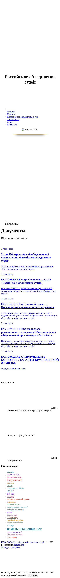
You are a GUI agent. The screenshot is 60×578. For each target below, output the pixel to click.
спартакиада (12, 517)
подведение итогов (15, 510)
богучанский (14, 479)
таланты (10, 472)
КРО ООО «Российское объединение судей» (23, 542)
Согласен (33, 575)
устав (9, 512)
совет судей (12, 515)
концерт (10, 525)
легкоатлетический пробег (18, 499)
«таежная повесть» (15, 535)
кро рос (10, 491)
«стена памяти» (14, 504)
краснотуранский (14, 532)
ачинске (10, 483)
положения (12, 537)
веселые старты (13, 474)
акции (9, 486)
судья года (11, 502)
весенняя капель (14, 477)
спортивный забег (15, 523)
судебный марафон (15, 520)
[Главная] (29, 221)
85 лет (10, 493)
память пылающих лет (24, 529)
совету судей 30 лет (15, 488)
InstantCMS (18, 545)
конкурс (10, 497)
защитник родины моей (17, 507)
